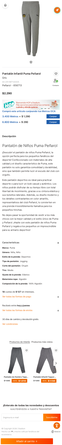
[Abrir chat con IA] (57, 10)
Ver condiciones (10, 324)
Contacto (56, 85)
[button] (56, 363)
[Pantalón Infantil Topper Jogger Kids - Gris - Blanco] (46, 360)
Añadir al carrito (25, 441)
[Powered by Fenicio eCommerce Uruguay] (55, 431)
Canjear (53, 116)
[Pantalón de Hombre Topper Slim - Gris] (16, 360)
